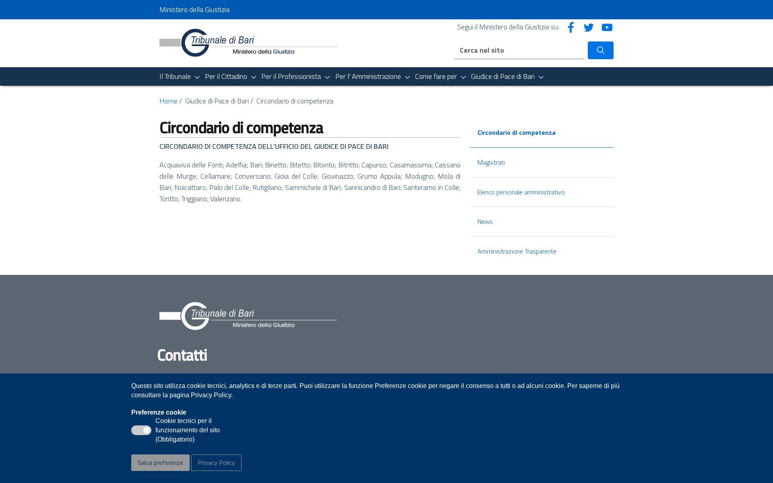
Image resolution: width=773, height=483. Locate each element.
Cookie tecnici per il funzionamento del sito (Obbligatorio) (187, 430)
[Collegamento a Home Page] (248, 42)
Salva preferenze (160, 462)
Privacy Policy (216, 462)
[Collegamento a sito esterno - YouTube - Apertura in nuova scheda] (607, 26)
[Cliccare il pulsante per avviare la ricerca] (601, 50)
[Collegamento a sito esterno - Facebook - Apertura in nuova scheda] (570, 26)
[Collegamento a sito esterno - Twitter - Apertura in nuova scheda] (589, 26)
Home (168, 100)
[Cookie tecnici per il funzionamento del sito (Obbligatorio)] (141, 430)
